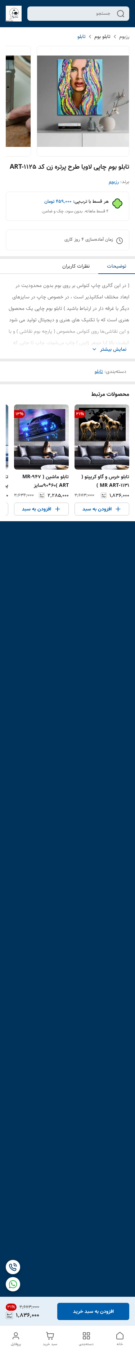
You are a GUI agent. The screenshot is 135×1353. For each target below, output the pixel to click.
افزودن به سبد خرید (93, 1311)
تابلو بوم (102, 36)
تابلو (81, 36)
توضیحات (116, 266)
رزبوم (124, 36)
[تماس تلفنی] (13, 1267)
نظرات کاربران (76, 266)
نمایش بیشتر (113, 349)
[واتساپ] (13, 1284)
